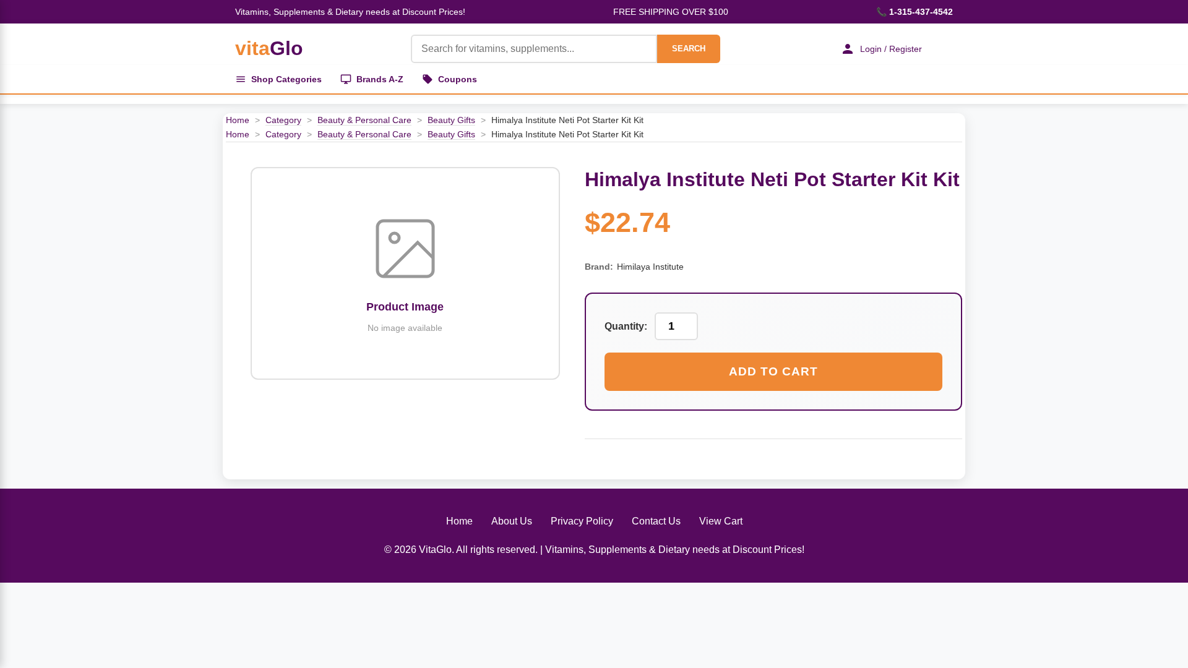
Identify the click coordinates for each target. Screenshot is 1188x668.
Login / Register (891, 49)
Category (283, 120)
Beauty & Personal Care (364, 120)
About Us (511, 521)
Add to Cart (773, 371)
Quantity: (626, 326)
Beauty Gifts (451, 120)
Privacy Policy (582, 521)
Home (237, 120)
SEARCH (688, 48)
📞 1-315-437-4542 (914, 12)
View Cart (720, 521)
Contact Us (656, 521)
